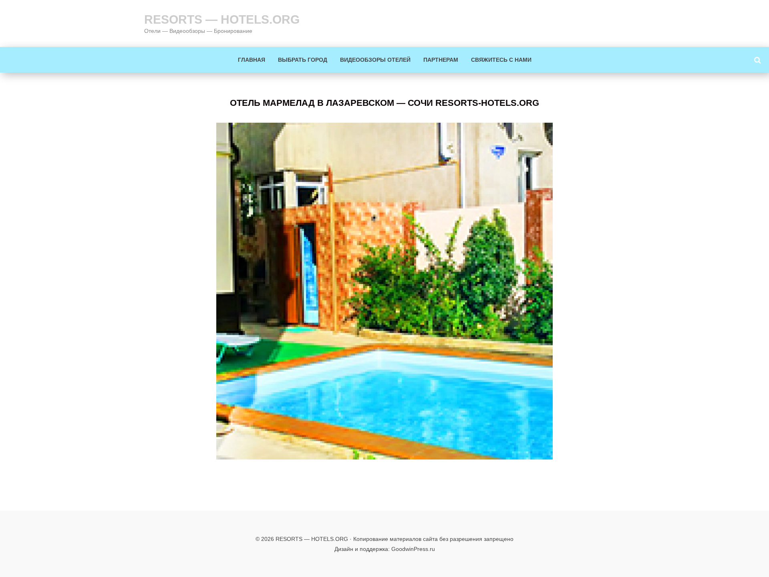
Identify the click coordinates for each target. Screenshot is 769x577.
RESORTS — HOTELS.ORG (222, 19)
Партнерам (440, 60)
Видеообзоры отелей (375, 60)
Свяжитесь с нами (501, 60)
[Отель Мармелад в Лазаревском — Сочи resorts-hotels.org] (384, 291)
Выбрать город (302, 60)
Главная (251, 60)
